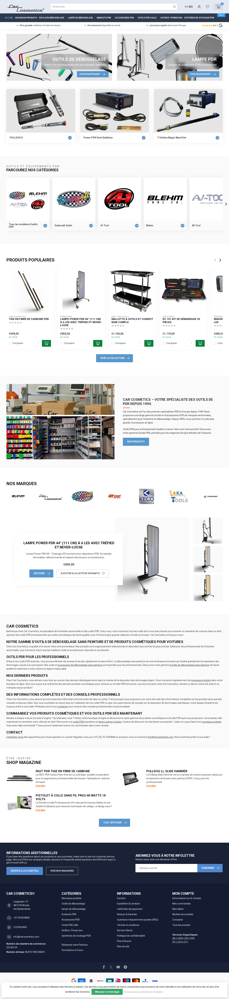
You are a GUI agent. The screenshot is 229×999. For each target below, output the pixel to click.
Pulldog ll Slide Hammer (166, 771)
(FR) (192, 938)
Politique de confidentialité (131, 935)
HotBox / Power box (171, 18)
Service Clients (125, 930)
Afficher (39, 573)
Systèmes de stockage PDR (199, 18)
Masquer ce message (107, 991)
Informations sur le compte (186, 898)
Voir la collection (112, 358)
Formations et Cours (72, 950)
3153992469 (20, 927)
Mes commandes (181, 903)
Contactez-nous (14, 737)
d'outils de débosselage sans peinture (189, 665)
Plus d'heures (124, 941)
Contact (121, 898)
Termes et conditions (128, 925)
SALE (221, 15)
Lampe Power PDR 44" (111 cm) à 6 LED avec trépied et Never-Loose (81, 322)
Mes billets (178, 909)
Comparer (18, 343)
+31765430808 (21, 917)
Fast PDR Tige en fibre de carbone (63, 771)
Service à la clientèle (25, 870)
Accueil (9, 18)
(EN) (180, 938)
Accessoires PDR (124, 18)
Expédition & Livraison (128, 903)
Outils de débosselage (51, 18)
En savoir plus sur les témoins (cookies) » (144, 992)
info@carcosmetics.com (161, 737)
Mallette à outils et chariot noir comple (132, 321)
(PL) (174, 942)
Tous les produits (181, 925)
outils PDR (78, 721)
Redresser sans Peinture (75, 944)
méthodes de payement (129, 909)
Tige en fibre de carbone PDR (29, 319)
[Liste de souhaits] (207, 6)
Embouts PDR (104, 18)
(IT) (186, 942)
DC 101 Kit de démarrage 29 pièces (181, 321)
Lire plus (40, 785)
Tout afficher (112, 822)
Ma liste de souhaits (182, 914)
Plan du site (123, 946)
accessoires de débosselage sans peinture (80, 665)
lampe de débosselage (80, 18)
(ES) (180, 942)
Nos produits (136, 441)
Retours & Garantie (127, 914)
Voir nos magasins (62, 870)
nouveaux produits (201, 680)
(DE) (186, 938)
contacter (63, 706)
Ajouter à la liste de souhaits (80, 573)
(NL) (174, 938)
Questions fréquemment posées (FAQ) (137, 919)
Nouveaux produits (26, 18)
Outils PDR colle (147, 18)
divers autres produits (110, 721)
